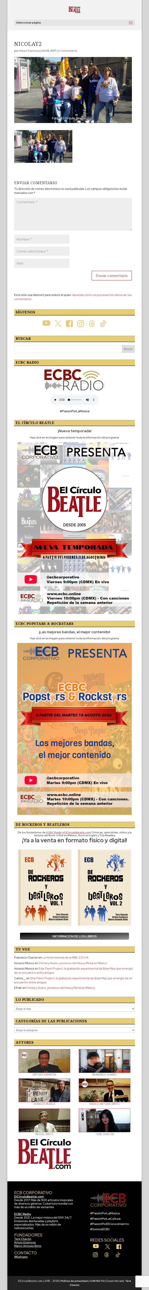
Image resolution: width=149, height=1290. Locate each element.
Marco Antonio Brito (27, 1246)
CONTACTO (97, 1281)
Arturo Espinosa (29, 50)
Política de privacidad (74, 1281)
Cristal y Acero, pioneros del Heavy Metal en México (73, 963)
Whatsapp (21, 1257)
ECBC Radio (22, 1214)
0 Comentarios (67, 50)
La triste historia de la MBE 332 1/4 (65, 957)
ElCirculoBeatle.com (29, 1197)
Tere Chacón (22, 1239)
